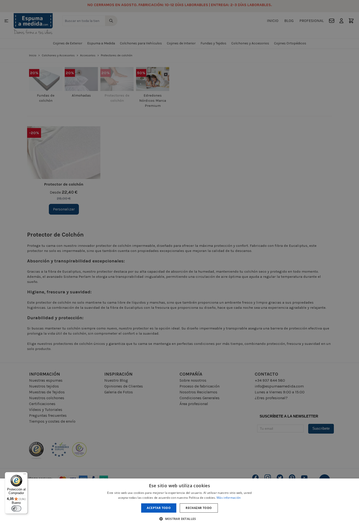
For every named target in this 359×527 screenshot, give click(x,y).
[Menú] (25, 475)
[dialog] (179, 502)
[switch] (16, 508)
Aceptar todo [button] (159, 508)
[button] (179, 518)
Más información (229, 498)
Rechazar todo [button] (199, 508)
